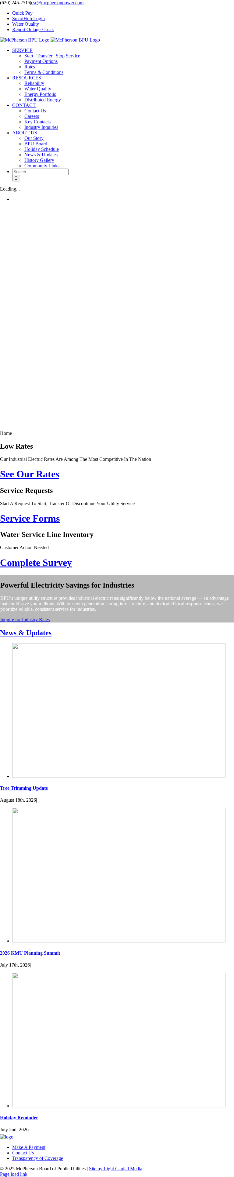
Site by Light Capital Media (115, 1168)
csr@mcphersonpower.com (57, 2)
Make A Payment (28, 1147)
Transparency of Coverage (37, 1158)
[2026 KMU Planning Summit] (118, 940)
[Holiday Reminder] (118, 1105)
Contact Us (23, 1152)
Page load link (13, 1174)
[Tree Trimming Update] (118, 776)
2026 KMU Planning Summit (30, 953)
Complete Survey (36, 562)
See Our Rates (29, 473)
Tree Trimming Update (24, 788)
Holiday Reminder (19, 1117)
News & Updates (25, 633)
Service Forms (30, 518)
